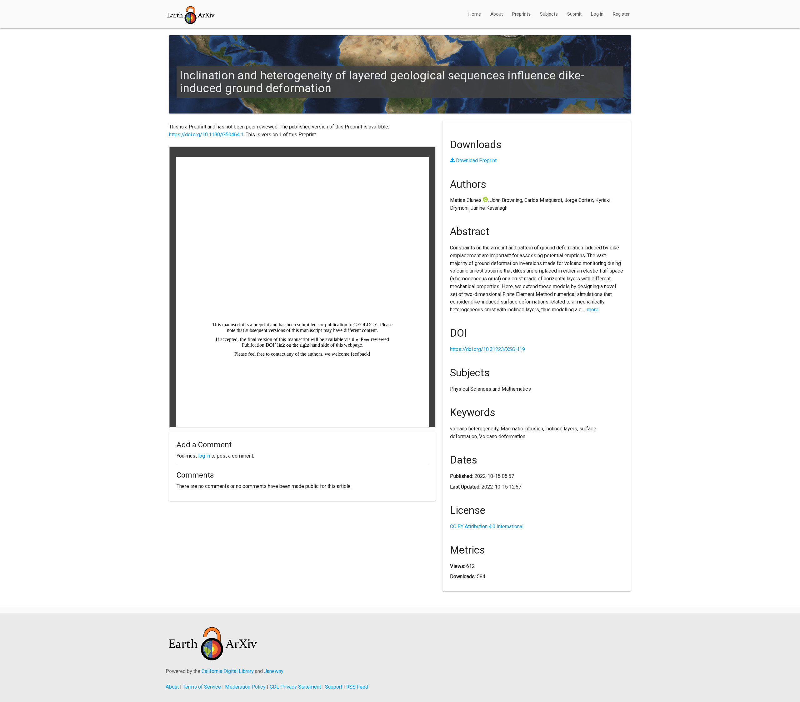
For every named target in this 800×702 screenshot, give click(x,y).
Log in (597, 14)
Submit (574, 14)
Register (621, 14)
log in (204, 456)
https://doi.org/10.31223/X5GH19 (487, 349)
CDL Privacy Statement (295, 687)
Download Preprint (476, 160)
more (592, 310)
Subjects (549, 14)
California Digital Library (228, 671)
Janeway (273, 671)
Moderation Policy (245, 687)
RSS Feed (357, 687)
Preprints (521, 14)
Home (474, 14)
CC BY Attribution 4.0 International (486, 526)
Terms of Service (202, 687)
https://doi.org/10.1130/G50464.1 (206, 135)
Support (333, 687)
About (496, 14)
